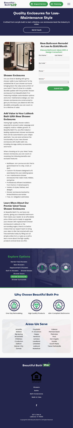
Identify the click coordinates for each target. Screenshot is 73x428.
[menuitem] (19, 261)
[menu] (68, 4)
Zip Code (42, 63)
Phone (41, 71)
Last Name (58, 55)
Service (41, 79)
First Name (42, 55)
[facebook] (36, 405)
